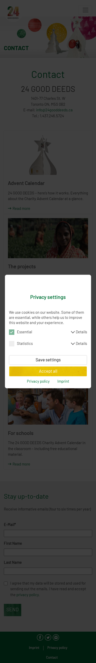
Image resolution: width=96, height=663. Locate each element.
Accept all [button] (48, 371)
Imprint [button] (63, 381)
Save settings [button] (48, 360)
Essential (52, 332)
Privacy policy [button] (38, 381)
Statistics (52, 344)
